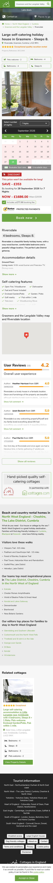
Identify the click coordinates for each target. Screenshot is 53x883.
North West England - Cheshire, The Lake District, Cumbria (24, 519)
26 (48, 157)
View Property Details (15, 762)
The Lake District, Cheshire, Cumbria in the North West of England (26, 581)
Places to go (44, 16)
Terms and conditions (13, 846)
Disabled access (15, 836)
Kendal (7, 651)
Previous (7, 93)
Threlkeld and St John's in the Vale (19, 639)
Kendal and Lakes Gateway (16, 601)
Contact (44, 841)
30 (27, 162)
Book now (25, 218)
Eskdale (7, 589)
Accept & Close (26, 878)
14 (13, 152)
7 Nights (25, 123)
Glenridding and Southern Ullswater (19, 630)
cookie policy (38, 872)
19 (48, 152)
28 (13, 162)
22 (20, 157)
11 (42, 146)
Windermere (9, 655)
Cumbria (42, 531)
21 (13, 157)
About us (33, 841)
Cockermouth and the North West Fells (21, 634)
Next (46, 93)
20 (5, 157)
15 (20, 152)
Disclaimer (26, 852)
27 (5, 162)
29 (20, 162)
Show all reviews (26, 461)
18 (42, 152)
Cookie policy (43, 846)
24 (35, 157)
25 (42, 157)
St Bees (7, 647)
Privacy (30, 846)
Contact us (12, 16)
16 (27, 152)
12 (48, 146)
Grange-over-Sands (12, 643)
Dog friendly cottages (15, 841)
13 (5, 152)
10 (35, 146)
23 (27, 157)
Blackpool (6, 534)
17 (35, 152)
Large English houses (35, 836)
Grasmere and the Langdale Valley (30, 4)
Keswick (16, 534)
